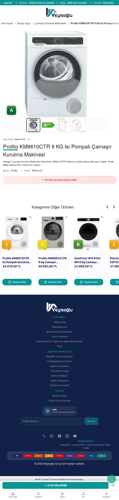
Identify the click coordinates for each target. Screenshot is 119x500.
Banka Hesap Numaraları (59, 331)
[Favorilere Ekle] (113, 485)
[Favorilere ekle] (30, 217)
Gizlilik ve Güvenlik (59, 385)
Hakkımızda (60, 322)
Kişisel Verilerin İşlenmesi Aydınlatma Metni (59, 341)
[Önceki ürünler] (107, 206)
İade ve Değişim (59, 375)
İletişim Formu (59, 395)
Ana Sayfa (7, 23)
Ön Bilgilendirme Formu (59, 361)
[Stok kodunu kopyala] (28, 139)
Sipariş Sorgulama (59, 366)
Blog (59, 346)
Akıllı (37, 479)
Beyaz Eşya (23, 23)
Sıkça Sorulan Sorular (59, 400)
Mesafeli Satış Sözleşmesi (59, 356)
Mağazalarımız (59, 326)
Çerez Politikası (59, 336)
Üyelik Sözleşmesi (59, 380)
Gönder (91, 421)
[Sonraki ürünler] (113, 206)
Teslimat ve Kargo (59, 370)
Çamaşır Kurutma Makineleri (50, 23)
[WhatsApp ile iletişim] (111, 479)
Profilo (14, 170)
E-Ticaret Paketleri (57, 479)
